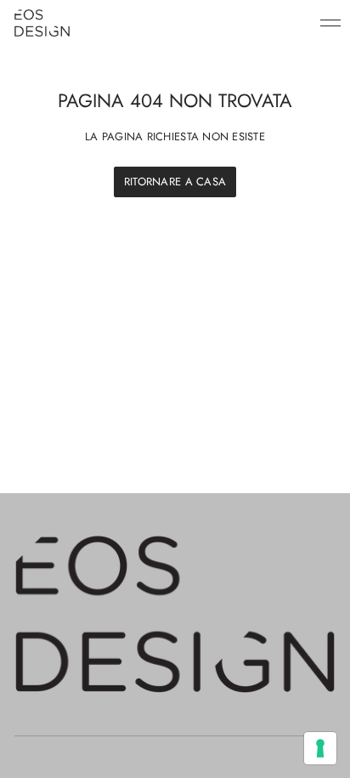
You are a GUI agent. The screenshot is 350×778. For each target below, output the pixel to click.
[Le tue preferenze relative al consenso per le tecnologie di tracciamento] (320, 748)
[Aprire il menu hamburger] (330, 23)
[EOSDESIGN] (42, 23)
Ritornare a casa (175, 181)
